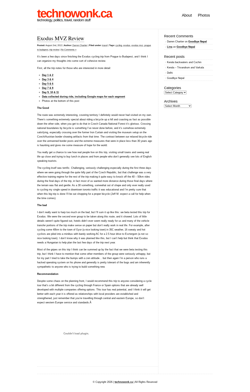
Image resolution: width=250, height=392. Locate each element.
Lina (169, 46)
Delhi (170, 72)
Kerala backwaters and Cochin (184, 62)
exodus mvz (137, 45)
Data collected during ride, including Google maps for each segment (83, 96)
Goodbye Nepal (197, 41)
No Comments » (68, 49)
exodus (126, 45)
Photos (204, 15)
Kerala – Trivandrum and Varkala (185, 67)
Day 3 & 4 (47, 79)
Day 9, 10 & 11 (50, 92)
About (187, 15)
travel (104, 45)
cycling (118, 45)
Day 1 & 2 (47, 75)
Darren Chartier (79, 45)
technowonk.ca (74, 13)
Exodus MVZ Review (60, 38)
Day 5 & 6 (47, 83)
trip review (54, 49)
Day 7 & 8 (47, 88)
